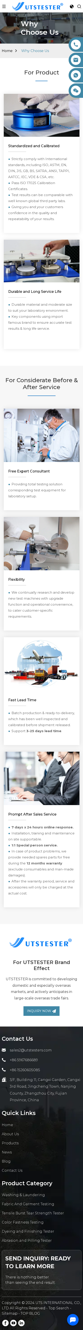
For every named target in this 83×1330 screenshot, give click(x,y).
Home (7, 51)
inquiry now (39, 1011)
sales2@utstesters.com (31, 1050)
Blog (6, 1161)
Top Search (59, 1308)
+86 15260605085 (25, 1070)
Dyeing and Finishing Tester (28, 1231)
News (7, 1152)
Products (10, 1143)
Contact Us (12, 1170)
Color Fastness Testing (23, 1222)
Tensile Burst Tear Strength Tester (33, 1213)
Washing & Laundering (23, 1195)
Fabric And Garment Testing (28, 1204)
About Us (10, 1134)
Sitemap (9, 1313)
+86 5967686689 (24, 1060)
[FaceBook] (5, 1323)
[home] (37, 6)
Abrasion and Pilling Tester (27, 1240)
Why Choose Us (35, 51)
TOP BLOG (30, 1313)
